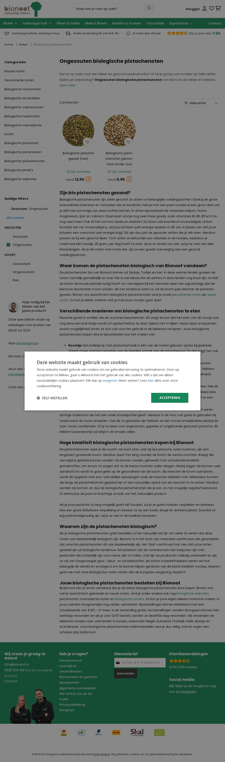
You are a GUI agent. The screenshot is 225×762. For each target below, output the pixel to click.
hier (151, 380)
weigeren (110, 380)
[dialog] (112, 381)
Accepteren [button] (170, 398)
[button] (52, 398)
